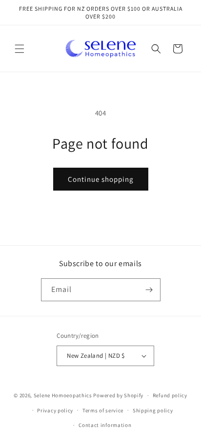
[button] (19, 48)
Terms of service (102, 410)
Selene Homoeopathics (63, 395)
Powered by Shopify (118, 395)
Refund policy (170, 395)
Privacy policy (55, 410)
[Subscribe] (149, 289)
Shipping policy (153, 410)
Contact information (105, 425)
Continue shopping (101, 179)
